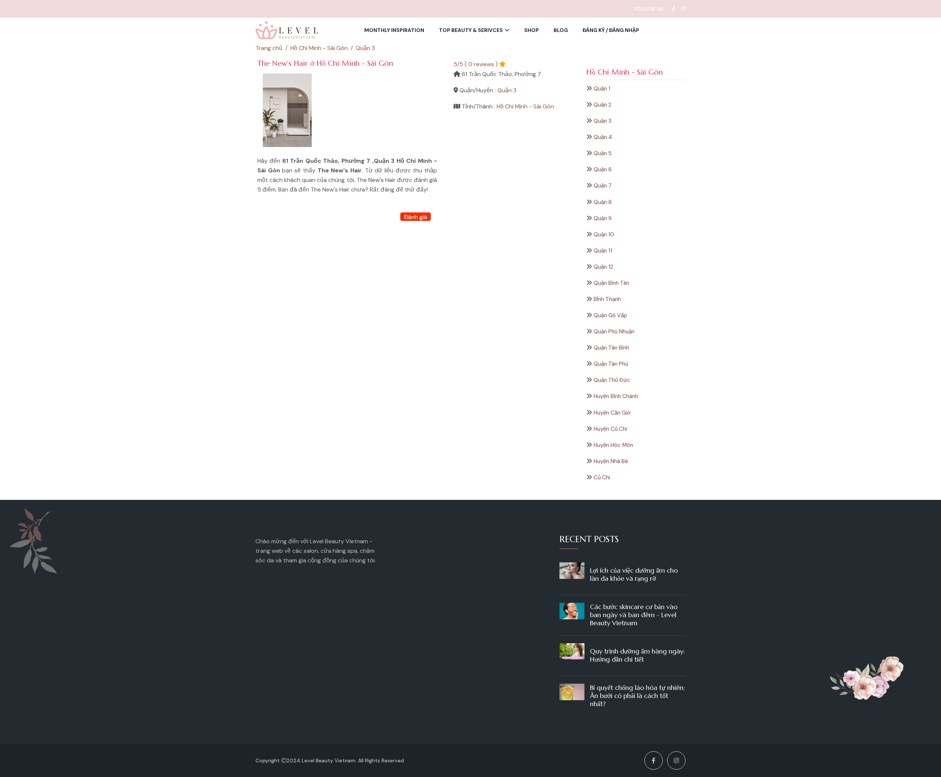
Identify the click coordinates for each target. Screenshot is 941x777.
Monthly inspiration (394, 30)
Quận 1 (602, 88)
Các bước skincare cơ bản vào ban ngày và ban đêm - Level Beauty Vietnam (633, 614)
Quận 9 (603, 218)
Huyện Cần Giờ (612, 412)
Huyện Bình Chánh (616, 396)
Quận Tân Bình (611, 347)
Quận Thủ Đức (612, 380)
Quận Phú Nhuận (614, 331)
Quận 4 (603, 137)
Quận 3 (603, 121)
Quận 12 (603, 267)
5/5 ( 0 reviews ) (476, 64)
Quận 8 (603, 202)
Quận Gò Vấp (610, 315)
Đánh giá (415, 217)
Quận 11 (603, 250)
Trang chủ (268, 48)
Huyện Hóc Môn (613, 445)
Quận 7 (603, 185)
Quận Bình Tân (611, 283)
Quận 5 (603, 153)
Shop (531, 30)
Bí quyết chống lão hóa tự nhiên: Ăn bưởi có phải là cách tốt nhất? (637, 695)
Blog (561, 30)
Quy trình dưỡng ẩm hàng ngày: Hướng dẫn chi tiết (637, 655)
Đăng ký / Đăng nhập (611, 30)
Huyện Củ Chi (610, 429)
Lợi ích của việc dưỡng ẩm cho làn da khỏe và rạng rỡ (634, 574)
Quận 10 (604, 234)
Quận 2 (602, 104)
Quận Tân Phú (611, 364)
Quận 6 (603, 169)
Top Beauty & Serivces (471, 30)
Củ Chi (602, 477)
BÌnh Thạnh (607, 299)
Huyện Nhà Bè (611, 461)
